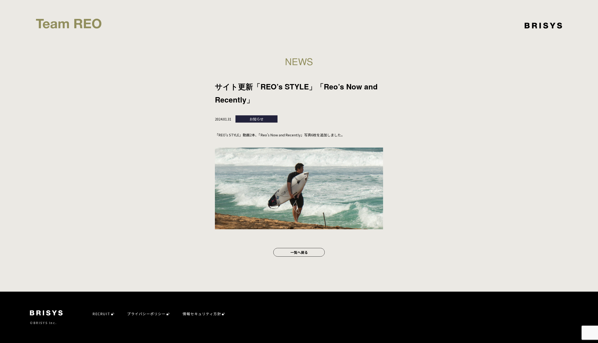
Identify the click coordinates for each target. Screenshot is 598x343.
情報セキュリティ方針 (202, 313)
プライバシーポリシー (146, 313)
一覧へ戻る (299, 252)
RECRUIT (101, 313)
